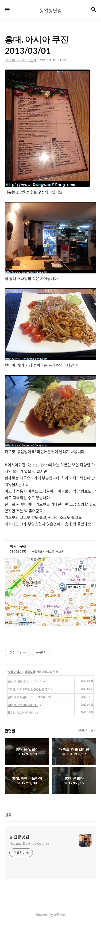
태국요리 (30, 672)
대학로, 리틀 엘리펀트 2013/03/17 (28, 689)
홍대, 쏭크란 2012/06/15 (23, 705)
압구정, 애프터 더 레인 (21, 713)
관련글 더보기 (87, 730)
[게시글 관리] (25, 652)
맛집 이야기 (15, 672)
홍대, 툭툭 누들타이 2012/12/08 (27, 697)
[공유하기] (19, 652)
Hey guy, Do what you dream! (31, 843)
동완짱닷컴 (19, 837)
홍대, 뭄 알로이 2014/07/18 (24, 682)
